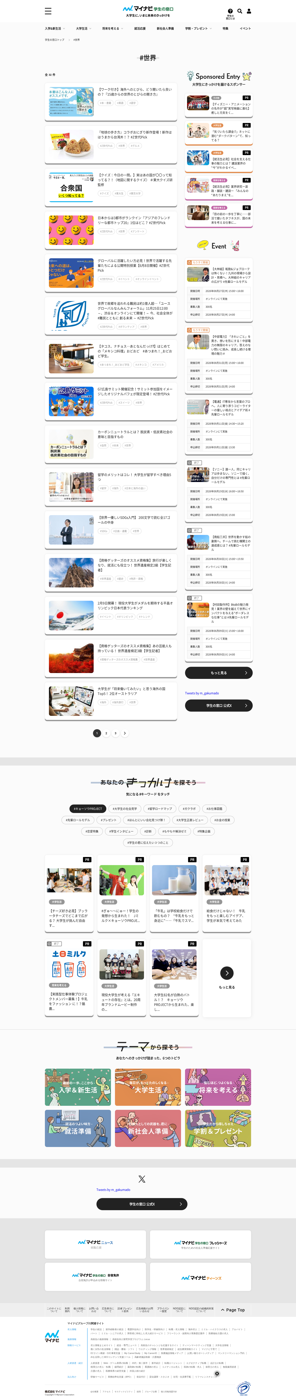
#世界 (76, 40)
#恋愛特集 (92, 831)
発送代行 (141, 1377)
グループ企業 (151, 1392)
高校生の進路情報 (99, 1339)
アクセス (106, 1392)
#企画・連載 (120, 531)
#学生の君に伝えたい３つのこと (148, 842)
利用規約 (67, 1310)
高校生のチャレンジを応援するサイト (159, 1345)
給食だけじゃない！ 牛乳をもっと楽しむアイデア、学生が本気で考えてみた (226, 915)
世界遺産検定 (167, 1349)
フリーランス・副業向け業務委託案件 (186, 1333)
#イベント (124, 279)
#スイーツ (124, 402)
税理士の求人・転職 (101, 1367)
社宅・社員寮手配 (182, 1377)
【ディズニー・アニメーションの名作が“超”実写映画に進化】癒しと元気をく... (231, 108)
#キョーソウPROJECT (88, 808)
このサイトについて (54, 1310)
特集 (225, 28)
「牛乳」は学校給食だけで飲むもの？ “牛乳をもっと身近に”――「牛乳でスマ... (174, 915)
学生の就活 (96, 1329)
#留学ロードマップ (160, 808)
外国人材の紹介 (137, 1371)
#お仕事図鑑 (214, 808)
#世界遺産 (105, 579)
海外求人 (192, 1329)
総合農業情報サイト (188, 1349)
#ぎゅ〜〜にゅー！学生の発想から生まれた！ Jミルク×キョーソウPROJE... (120, 915)
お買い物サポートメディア (200, 1353)
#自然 (103, 445)
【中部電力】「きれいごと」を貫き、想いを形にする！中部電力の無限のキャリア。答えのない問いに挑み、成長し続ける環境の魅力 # (231, 345)
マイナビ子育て (209, 1349)
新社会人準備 (165, 28)
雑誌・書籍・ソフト (125, 1349)
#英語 (120, 103)
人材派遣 (95, 1363)
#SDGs (103, 531)
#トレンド (144, 616)
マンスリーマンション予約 (231, 1353)
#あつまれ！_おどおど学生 (114, 364)
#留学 (103, 488)
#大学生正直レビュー (190, 820)
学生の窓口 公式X (219, 705)
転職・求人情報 (176, 1329)
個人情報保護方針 (169, 1392)
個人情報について (79, 1310)
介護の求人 (96, 1371)
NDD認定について (179, 1310)
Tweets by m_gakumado (202, 693)
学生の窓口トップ (54, 40)
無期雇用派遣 (229, 1367)
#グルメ (135, 146)
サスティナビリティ (124, 1392)
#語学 (132, 103)
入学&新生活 (53, 28)
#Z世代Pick (106, 146)
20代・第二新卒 (140, 1363)
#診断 (148, 831)
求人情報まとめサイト (102, 1345)
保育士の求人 (212, 1367)
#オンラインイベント (147, 279)
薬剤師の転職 (134, 1367)
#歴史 (120, 579)
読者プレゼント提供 (125, 1310)
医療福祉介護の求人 (219, 1333)
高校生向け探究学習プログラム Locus (131, 1339)
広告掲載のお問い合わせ (144, 1310)
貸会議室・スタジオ (159, 1377)
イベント (245, 28)
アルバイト (237, 1329)
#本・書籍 (105, 103)
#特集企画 (204, 831)
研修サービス (97, 1377)
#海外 (115, 488)
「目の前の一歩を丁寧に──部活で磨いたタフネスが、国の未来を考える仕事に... (231, 218)
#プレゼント (109, 820)
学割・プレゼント (196, 28)
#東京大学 (135, 193)
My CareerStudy (132, 1353)
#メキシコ (141, 364)
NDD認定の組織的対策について (201, 1310)
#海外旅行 (117, 702)
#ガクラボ (189, 808)
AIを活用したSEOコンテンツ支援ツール (110, 1357)
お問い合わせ (94, 1310)
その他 (216, 98)
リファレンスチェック (206, 1377)
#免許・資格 (136, 579)
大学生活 (81, 28)
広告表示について (108, 1310)
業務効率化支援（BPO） (120, 1377)
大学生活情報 (222, 1345)
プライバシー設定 (163, 1309)
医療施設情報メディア (172, 1353)
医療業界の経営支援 (116, 1371)
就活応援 (140, 28)
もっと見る (219, 672)
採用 (139, 1392)
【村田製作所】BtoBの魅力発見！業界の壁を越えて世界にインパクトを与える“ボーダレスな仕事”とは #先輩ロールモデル (231, 613)
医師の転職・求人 (193, 1367)
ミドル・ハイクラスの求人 (214, 1329)
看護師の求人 (151, 1367)
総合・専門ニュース (127, 1345)
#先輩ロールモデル (78, 820)
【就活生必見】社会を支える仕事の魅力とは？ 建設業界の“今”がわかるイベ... (231, 163)
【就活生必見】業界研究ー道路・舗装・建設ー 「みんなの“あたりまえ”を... (229, 190)
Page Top (235, 1310)
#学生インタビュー (121, 831)
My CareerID (150, 1353)
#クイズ (104, 193)
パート (94, 1333)
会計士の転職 (217, 1363)
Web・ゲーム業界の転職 (115, 1363)
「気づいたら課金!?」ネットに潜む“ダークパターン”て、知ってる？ (231, 136)
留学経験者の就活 (114, 1329)
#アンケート (137, 231)
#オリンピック (125, 616)
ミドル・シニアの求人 (112, 1333)
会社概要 (94, 1392)
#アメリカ (158, 364)
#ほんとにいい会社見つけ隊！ (146, 820)
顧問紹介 (119, 1367)
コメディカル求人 (171, 1367)
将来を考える (110, 28)
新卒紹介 (156, 1363)
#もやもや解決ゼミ (174, 831)
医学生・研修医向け (155, 1329)
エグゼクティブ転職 (196, 1363)
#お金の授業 (222, 820)
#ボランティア (127, 327)
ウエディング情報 (147, 1349)
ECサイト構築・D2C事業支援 (105, 1353)
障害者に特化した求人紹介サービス (145, 1333)
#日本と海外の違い (135, 488)
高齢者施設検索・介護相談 (148, 1357)
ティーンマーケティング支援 (196, 1345)
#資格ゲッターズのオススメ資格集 (119, 659)
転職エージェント (173, 1363)
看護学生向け (134, 1329)
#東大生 (119, 193)
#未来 (115, 445)
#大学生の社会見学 (125, 808)
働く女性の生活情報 (101, 1349)
